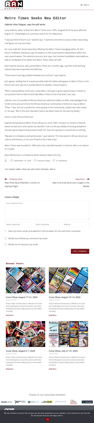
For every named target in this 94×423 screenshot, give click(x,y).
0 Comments (61, 160)
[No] (91, 416)
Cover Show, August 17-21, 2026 (21, 297)
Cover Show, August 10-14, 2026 (64, 297)
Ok (48, 419)
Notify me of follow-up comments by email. (28, 238)
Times (51, 169)
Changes (12, 169)
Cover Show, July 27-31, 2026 (63, 351)
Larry (32, 169)
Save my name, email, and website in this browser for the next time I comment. (44, 231)
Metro (37, 169)
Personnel (45, 169)
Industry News (43, 160)
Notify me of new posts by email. (23, 244)
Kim (28, 169)
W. (55, 169)
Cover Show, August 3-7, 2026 (20, 351)
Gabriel (18, 169)
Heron (24, 169)
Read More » (10, 315)
